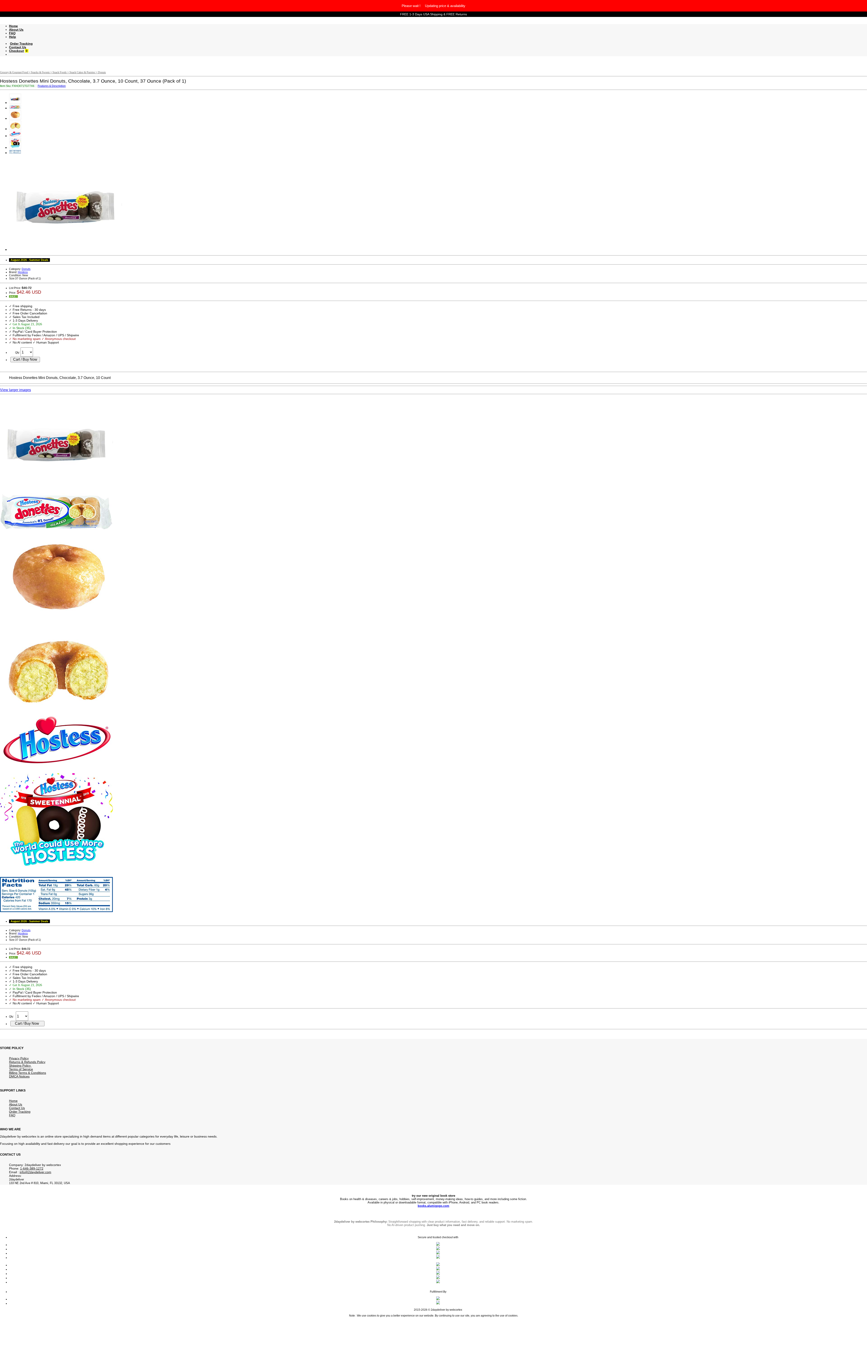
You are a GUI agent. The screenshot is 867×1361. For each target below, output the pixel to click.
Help (12, 37)
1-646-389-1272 (31, 1168)
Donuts (26, 269)
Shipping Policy (20, 1065)
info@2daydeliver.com (35, 1172)
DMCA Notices (19, 1076)
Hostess (23, 272)
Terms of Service (21, 1069)
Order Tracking (21, 43)
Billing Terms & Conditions (27, 1073)
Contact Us (17, 47)
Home (13, 26)
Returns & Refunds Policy (27, 1062)
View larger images (15, 390)
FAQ (12, 33)
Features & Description (52, 86)
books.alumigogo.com (433, 1206)
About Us (16, 29)
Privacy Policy (19, 1058)
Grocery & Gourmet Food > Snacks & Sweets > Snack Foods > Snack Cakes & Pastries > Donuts (53, 72)
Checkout (16, 51)
